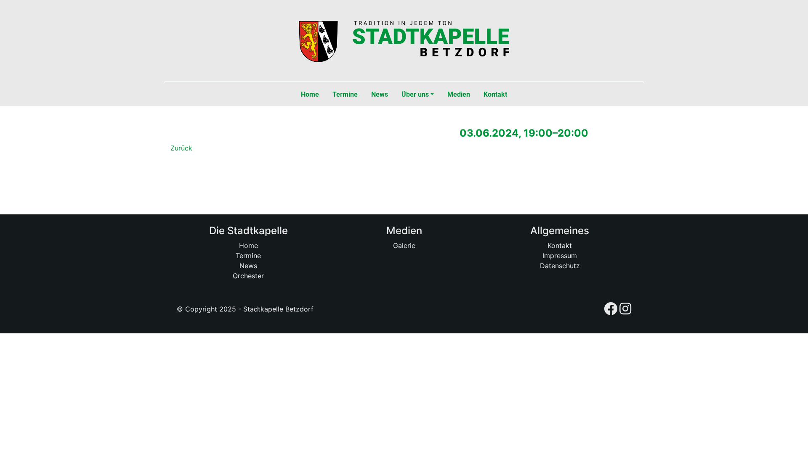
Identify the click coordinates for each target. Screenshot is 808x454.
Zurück (181, 148)
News (248, 265)
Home (248, 245)
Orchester (248, 276)
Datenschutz (560, 265)
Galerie (404, 245)
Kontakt (560, 245)
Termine (248, 255)
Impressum (559, 255)
